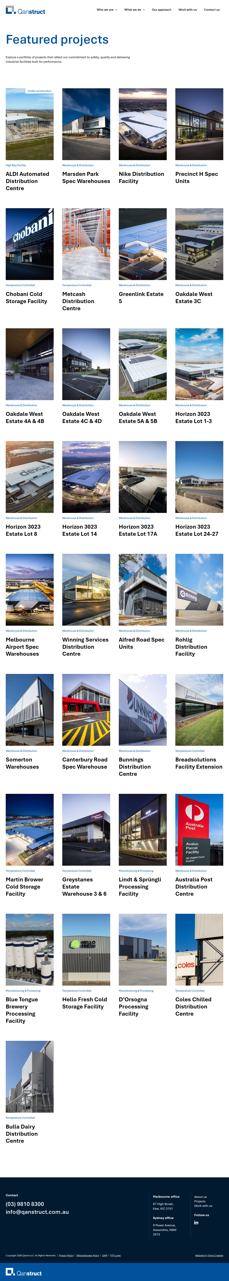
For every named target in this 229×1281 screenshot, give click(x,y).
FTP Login (115, 1255)
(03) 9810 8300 (25, 1204)
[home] (25, 10)
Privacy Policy (66, 1255)
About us (200, 1197)
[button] (107, 9)
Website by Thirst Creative (209, 1255)
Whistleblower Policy (88, 1255)
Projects (200, 1201)
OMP (104, 1255)
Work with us (203, 1206)
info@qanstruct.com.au (37, 1211)
